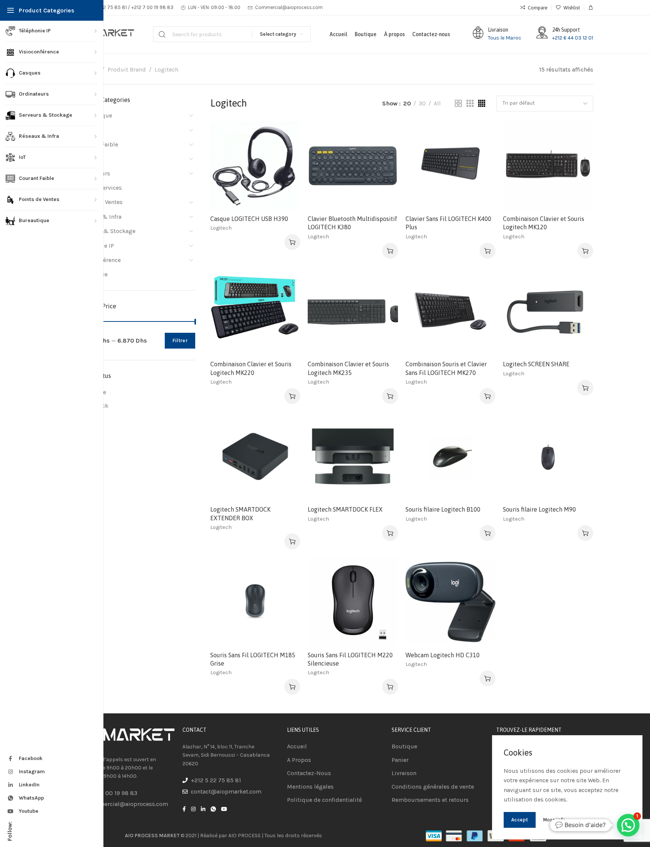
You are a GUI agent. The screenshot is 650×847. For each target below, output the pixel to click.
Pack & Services (100, 187)
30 (422, 103)
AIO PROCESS (244, 835)
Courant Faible (98, 144)
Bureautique (95, 115)
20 (407, 103)
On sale (96, 392)
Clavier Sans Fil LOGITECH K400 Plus (448, 222)
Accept (519, 820)
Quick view (287, 171)
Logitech (221, 228)
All (437, 103)
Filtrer (180, 340)
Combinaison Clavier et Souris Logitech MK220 (251, 368)
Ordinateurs (94, 173)
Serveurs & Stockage (106, 231)
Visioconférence (99, 260)
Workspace (93, 274)
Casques (89, 129)
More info (554, 820)
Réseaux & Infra (99, 216)
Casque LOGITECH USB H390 (249, 218)
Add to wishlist (287, 134)
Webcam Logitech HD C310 (442, 655)
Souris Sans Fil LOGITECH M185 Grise (252, 659)
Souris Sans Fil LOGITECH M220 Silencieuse (350, 659)
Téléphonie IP (96, 245)
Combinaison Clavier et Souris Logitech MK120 (543, 222)
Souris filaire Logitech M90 (539, 509)
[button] (292, 242)
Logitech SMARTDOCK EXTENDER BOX (240, 513)
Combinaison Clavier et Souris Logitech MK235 (348, 368)
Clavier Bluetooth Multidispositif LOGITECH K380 (352, 222)
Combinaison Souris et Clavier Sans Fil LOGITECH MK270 (446, 368)
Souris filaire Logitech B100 (442, 509)
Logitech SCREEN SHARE (536, 364)
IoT (82, 158)
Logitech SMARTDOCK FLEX (345, 509)
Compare (287, 152)
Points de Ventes (100, 202)
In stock (97, 405)
